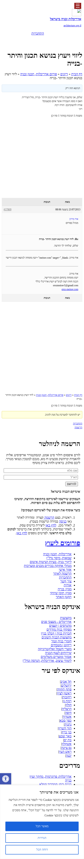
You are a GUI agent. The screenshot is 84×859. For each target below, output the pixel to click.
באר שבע (65, 736)
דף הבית (76, 74)
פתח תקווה (64, 689)
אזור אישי (65, 569)
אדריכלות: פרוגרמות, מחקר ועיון (51, 776)
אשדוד (67, 716)
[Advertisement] (42, 163)
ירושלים (66, 685)
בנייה (68, 780)
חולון (68, 705)
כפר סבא (66, 720)
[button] (5, 778)
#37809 (7, 209)
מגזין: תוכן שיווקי (61, 593)
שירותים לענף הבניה (58, 653)
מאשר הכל (42, 826)
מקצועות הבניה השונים (57, 637)
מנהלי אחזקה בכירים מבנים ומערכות (48, 566)
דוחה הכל (42, 849)
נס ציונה (66, 748)
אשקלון (67, 744)
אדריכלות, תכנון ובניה (57, 554)
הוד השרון (65, 728)
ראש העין (65, 751)
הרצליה (67, 709)
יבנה (69, 755)
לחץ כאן (50, 525)
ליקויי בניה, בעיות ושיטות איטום (51, 562)
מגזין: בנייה (65, 589)
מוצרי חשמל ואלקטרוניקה (55, 649)
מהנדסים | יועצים (60, 625)
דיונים (64, 74)
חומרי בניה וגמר (61, 641)
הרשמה (38, 40)
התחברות (37, 33)
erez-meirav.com (70, 289)
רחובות (67, 697)
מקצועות (66, 618)
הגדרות (42, 838)
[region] (42, 822)
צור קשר (66, 581)
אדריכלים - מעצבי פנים (56, 622)
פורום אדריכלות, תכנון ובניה (38, 74)
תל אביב (66, 681)
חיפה (68, 713)
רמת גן (67, 701)
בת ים (68, 740)
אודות (68, 585)
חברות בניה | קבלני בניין (56, 633)
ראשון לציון (64, 693)
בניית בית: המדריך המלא (55, 784)
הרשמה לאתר (62, 573)
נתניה (68, 724)
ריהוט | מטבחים (61, 645)
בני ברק (67, 732)
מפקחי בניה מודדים (59, 629)
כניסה (63, 521)
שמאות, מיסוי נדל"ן (59, 558)
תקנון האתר (64, 597)
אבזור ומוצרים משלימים (56, 657)
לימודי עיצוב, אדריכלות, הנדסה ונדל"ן (47, 660)
